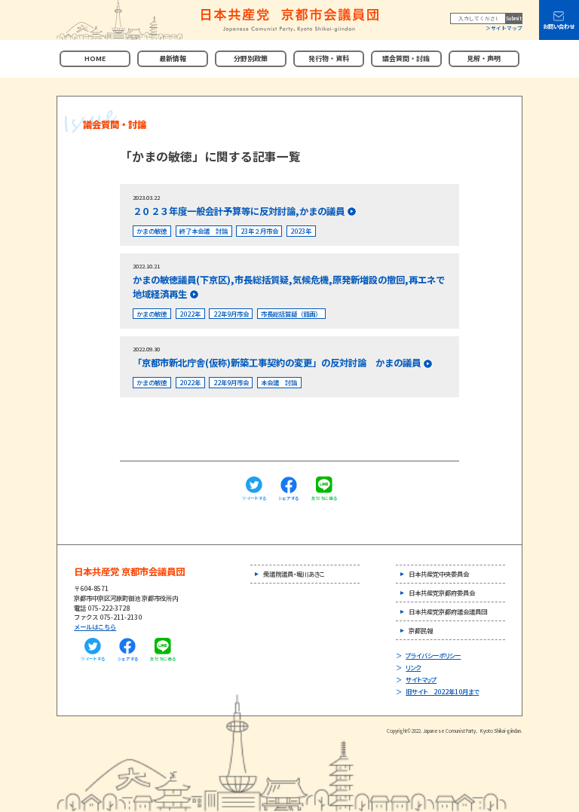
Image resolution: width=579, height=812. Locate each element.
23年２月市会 (259, 230)
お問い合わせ (558, 26)
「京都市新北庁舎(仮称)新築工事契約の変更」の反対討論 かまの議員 (277, 362)
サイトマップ (506, 28)
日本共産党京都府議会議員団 (448, 611)
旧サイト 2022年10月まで (442, 691)
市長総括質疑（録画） (291, 313)
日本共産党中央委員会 (439, 573)
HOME (95, 58)
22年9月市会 (231, 313)
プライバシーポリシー (433, 655)
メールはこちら (95, 626)
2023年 (300, 230)
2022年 (190, 313)
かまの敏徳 (151, 230)
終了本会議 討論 (203, 230)
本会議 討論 (279, 382)
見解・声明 (484, 58)
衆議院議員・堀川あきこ (294, 573)
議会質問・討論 (406, 58)
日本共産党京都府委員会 (442, 592)
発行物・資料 (328, 58)
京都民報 (421, 630)
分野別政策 (251, 58)
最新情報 (172, 58)
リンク (413, 667)
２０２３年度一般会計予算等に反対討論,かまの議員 (239, 211)
